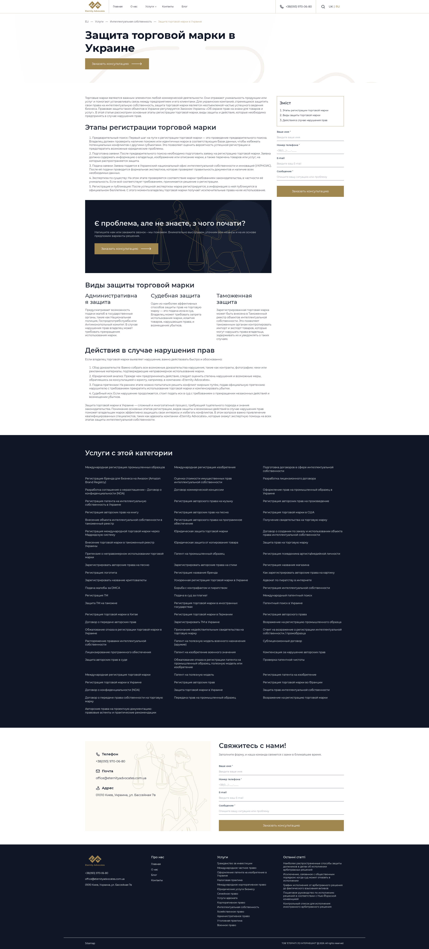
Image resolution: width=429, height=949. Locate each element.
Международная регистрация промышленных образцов (125, 467)
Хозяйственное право (230, 911)
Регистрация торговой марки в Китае (111, 614)
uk (331, 6)
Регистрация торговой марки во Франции (292, 682)
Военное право (226, 925)
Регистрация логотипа (101, 572)
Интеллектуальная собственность (131, 21)
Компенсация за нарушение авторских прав (294, 652)
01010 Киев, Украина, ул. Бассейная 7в (126, 795)
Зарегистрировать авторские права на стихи (205, 565)
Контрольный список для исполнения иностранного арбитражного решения (307, 905)
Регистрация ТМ (96, 595)
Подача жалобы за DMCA (102, 588)
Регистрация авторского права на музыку (203, 501)
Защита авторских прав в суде (106, 659)
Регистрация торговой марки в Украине (113, 682)
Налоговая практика (229, 880)
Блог (185, 6)
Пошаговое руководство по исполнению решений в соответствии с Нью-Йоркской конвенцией (309, 896)
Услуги (149, 6)
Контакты (168, 6)
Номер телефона (288, 144)
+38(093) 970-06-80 (299, 6)
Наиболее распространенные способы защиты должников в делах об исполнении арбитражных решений (312, 866)
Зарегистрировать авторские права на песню (117, 565)
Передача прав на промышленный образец (205, 697)
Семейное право (227, 893)
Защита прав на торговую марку (285, 542)
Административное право (233, 916)
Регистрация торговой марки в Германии (203, 614)
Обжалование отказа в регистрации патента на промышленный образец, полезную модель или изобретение (208, 663)
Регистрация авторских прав (194, 682)
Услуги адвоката (227, 898)
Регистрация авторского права (285, 614)
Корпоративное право (231, 902)
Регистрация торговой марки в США (288, 512)
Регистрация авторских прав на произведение (296, 501)
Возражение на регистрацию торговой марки (295, 697)
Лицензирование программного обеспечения (118, 652)
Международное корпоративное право (241, 884)
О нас (134, 6)
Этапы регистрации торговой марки (305, 110)
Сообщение (285, 171)
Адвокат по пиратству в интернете (287, 580)
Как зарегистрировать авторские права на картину (299, 572)
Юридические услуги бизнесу (236, 889)
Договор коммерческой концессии (199, 489)
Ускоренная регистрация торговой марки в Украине (211, 580)
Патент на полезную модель (194, 674)
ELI (87, 21)
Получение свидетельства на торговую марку (295, 519)
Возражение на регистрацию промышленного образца (302, 622)
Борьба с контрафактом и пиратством (200, 588)
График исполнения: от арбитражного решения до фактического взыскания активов (313, 887)
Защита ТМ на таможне (101, 603)
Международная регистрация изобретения (205, 467)
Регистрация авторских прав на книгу (112, 512)
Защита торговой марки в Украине (198, 690)
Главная (117, 6)
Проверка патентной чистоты (284, 659)
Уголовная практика (229, 920)
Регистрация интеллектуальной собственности (296, 588)
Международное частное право (236, 867)
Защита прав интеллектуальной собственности (296, 690)
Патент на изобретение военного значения (205, 652)
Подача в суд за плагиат (190, 595)
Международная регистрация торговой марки (117, 674)
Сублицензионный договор (282, 641)
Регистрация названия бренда (196, 572)
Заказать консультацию (110, 64)
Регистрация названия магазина (286, 565)
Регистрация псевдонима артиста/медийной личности (301, 553)
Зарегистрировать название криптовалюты (116, 580)
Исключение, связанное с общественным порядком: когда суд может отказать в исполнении (308, 877)
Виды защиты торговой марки (301, 115)
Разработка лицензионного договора (289, 478)
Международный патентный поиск (287, 595)
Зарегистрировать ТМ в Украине (197, 622)
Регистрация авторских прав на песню (201, 512)
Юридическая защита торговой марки (201, 531)
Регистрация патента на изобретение (289, 674)
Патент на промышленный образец (199, 553)
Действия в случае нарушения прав (305, 120)
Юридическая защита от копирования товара (206, 542)
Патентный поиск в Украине (283, 603)
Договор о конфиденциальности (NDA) (112, 690)
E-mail (281, 158)
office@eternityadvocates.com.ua (121, 778)
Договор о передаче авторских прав (110, 622)
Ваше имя (284, 131)
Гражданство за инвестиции (234, 863)
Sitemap (90, 943)
